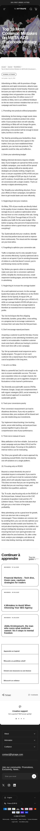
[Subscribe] (34, 776)
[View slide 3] (21, 718)
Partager (8, 695)
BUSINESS (17, 67)
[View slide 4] (24, 718)
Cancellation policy (23, 821)
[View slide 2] (18, 718)
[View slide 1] (16, 718)
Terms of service (22, 819)
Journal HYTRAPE (9, 74)
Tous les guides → (32, 558)
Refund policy (6, 819)
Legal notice (15, 821)
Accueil (3, 67)
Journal (10, 67)
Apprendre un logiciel (12, 651)
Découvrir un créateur (12, 680)
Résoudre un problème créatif (14, 661)
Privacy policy (14, 819)
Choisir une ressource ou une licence (17, 671)
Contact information (32, 819)
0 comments (34, 695)
